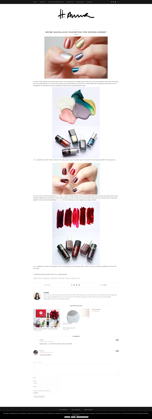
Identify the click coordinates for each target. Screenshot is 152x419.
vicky (58, 196)
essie (40, 278)
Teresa (42, 351)
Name (35, 377)
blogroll (90, 2)
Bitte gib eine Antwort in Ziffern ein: (42, 390)
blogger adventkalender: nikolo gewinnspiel (45, 329)
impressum (70, 2)
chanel (35, 278)
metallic (68, 278)
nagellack (74, 278)
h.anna (104, 285)
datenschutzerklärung (56, 2)
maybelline (61, 278)
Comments (47, 285)
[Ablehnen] (150, 415)
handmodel (59, 199)
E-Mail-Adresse (35, 382)
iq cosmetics (46, 278)
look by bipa (54, 278)
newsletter (80, 2)
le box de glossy (96, 309)
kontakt (42, 2)
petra (63, 196)
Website (35, 386)
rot (79, 278)
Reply (117, 339)
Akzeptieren (67, 417)
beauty (76, 29)
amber (42, 339)
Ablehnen (73, 417)
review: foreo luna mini (69, 328)
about (35, 2)
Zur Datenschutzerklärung (82, 417)
